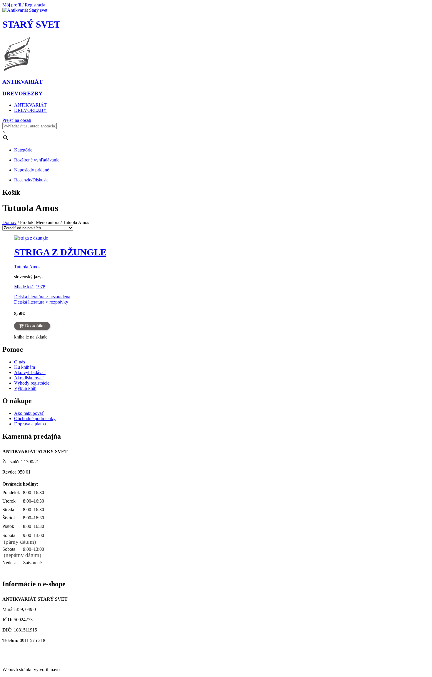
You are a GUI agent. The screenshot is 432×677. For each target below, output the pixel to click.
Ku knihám (24, 367)
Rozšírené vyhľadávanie (36, 159)
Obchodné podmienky (35, 418)
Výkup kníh (25, 388)
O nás (19, 361)
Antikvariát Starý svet (24, 659)
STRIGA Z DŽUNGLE (60, 252)
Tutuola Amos (27, 266)
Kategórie (23, 149)
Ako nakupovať (29, 413)
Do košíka (35, 326)
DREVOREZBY (30, 110)
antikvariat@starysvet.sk (34, 654)
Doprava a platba (30, 423)
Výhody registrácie (31, 382)
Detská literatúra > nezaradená (42, 296)
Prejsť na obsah (16, 120)
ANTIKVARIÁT (30, 104)
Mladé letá (24, 286)
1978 (40, 286)
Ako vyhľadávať (30, 372)
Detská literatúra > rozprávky (41, 301)
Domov (9, 222)
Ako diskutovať (28, 377)
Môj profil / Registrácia (23, 4)
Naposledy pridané (31, 169)
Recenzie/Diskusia (31, 179)
